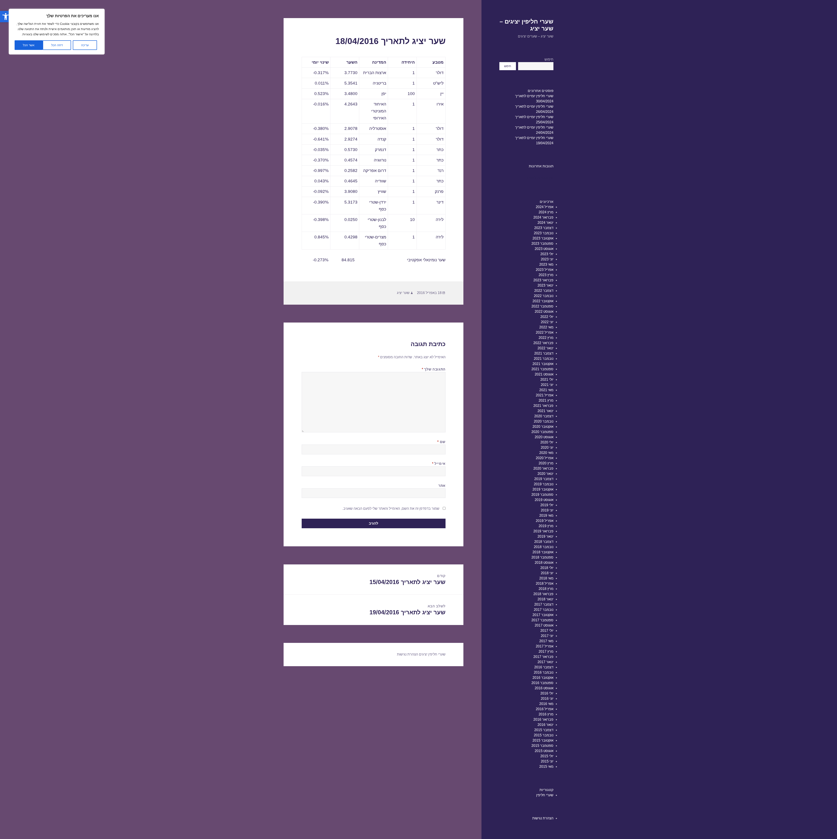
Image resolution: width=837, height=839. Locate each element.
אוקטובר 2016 (542, 677)
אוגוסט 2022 (544, 311)
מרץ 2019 (546, 526)
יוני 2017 (547, 636)
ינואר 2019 (545, 536)
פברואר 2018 (543, 594)
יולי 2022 (546, 317)
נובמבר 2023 (543, 233)
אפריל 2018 (544, 583)
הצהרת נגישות (542, 818)
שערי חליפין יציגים (432, 654)
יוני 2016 (547, 698)
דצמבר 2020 (543, 416)
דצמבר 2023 (543, 228)
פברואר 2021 (543, 406)
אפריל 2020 (544, 458)
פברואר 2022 (543, 343)
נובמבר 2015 (543, 735)
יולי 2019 (546, 505)
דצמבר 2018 (543, 541)
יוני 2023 (547, 259)
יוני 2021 (547, 385)
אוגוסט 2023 (544, 249)
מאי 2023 (546, 264)
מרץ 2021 (546, 400)
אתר (442, 485)
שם (441, 442)
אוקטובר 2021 (542, 364)
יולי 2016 (546, 693)
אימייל (439, 463)
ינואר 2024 (545, 222)
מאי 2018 (546, 578)
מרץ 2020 (546, 463)
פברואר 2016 (543, 719)
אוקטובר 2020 (542, 426)
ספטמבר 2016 (542, 683)
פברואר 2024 (543, 217)
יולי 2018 (546, 568)
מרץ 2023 (546, 275)
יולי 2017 (546, 630)
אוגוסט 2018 (544, 562)
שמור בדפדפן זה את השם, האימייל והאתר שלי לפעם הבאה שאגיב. (390, 508)
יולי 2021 (546, 379)
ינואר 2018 (545, 599)
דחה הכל (57, 45)
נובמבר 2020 (543, 421)
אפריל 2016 (544, 709)
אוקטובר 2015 (542, 740)
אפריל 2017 (544, 646)
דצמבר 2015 (543, 730)
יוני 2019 (547, 510)
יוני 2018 (547, 573)
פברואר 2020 (543, 468)
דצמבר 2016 (543, 667)
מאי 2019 (546, 515)
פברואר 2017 (543, 657)
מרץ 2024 (546, 212)
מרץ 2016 (546, 714)
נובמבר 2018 (543, 547)
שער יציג (403, 293)
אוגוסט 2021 (544, 374)
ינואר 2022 (545, 348)
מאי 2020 (546, 453)
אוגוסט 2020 (544, 437)
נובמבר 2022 (543, 296)
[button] (5, 16)
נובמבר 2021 (543, 358)
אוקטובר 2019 (542, 489)
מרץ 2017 (546, 651)
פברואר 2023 (543, 280)
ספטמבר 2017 (542, 620)
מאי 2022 (546, 327)
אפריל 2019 (544, 521)
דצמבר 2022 (543, 290)
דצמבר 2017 (543, 604)
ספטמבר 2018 (542, 557)
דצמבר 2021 (543, 353)
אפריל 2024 (544, 207)
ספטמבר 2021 (542, 369)
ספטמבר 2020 (542, 432)
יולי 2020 (546, 442)
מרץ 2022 (546, 338)
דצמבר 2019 (543, 479)
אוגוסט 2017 (544, 625)
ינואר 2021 (545, 411)
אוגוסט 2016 (544, 688)
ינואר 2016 (545, 725)
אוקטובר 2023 (542, 238)
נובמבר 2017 (543, 609)
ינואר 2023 (545, 285)
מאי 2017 (546, 641)
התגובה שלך (434, 369)
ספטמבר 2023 (542, 243)
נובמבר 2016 (543, 672)
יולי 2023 (546, 254)
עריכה (85, 45)
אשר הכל (28, 45)
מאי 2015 (546, 766)
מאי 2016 (546, 704)
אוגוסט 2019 (544, 500)
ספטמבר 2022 (542, 306)
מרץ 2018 (546, 589)
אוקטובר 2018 (542, 552)
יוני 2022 (547, 322)
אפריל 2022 (544, 332)
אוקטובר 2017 (542, 615)
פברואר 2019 (543, 531)
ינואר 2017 (545, 662)
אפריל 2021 (544, 395)
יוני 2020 (547, 447)
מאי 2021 (546, 390)
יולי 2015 (546, 756)
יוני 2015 (547, 761)
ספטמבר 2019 (542, 494)
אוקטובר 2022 (542, 301)
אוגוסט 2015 (544, 751)
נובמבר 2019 (543, 484)
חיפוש (548, 59)
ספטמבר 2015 (542, 745)
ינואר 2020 (545, 474)
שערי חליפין (544, 795)
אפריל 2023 (544, 270)
